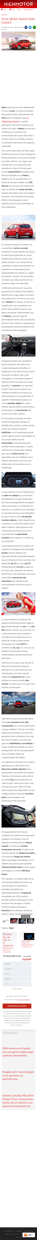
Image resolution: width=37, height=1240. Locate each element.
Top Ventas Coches (28, 1231)
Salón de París (28, 10)
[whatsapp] (34, 27)
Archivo (16, 1234)
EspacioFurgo (9, 1234)
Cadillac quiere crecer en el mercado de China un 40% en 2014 (27, 944)
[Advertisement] (18, 71)
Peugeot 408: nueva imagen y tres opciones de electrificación (18, 1075)
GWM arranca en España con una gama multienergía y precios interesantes (17, 1052)
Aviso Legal (18, 1237)
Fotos (19, 10)
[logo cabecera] (18, 4)
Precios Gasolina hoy (9, 1231)
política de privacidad (23, 999)
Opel (13, 10)
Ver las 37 (25, 917)
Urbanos (4, 14)
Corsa (5, 10)
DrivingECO (19, 1231)
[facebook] (26, 27)
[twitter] (30, 27)
